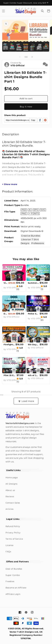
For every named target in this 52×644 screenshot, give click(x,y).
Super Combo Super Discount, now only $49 (25, 3)
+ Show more (9, 184)
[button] (3, 11)
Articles (10, 509)
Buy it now (26, 106)
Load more (28, 401)
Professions (37, 243)
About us (10, 490)
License (9, 545)
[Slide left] (20, 57)
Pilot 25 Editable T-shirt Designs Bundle (10, 375)
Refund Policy (13, 526)
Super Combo (13, 575)
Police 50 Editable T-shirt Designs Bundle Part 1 (33, 314)
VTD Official (18, 65)
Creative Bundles (30, 235)
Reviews (10, 496)
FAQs (8, 551)
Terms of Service (14, 539)
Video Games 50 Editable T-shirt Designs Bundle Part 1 (6, 283)
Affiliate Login (13, 594)
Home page (12, 477)
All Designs (11, 484)
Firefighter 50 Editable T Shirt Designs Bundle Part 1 (9, 344)
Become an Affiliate (16, 587)
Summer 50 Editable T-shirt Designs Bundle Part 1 (33, 283)
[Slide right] (32, 57)
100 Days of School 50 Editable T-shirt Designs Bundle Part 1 (33, 344)
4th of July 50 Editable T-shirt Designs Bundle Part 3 (33, 375)
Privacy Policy (13, 532)
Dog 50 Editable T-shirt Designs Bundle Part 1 (6, 314)
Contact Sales (13, 503)
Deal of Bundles (14, 569)
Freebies (10, 581)
